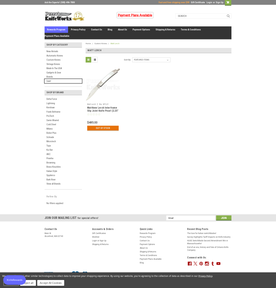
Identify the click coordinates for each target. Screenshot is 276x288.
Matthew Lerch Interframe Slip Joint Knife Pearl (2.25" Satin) (102, 111)
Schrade (50, 137)
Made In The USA (54, 68)
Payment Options (141, 29)
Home (88, 44)
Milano (49, 128)
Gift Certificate (198, 2)
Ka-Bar (49, 149)
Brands (49, 76)
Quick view (103, 99)
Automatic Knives (54, 55)
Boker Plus (51, 132)
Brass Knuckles (53, 166)
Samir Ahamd (52, 120)
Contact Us (96, 29)
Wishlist (95, 237)
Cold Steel (51, 124)
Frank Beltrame (53, 111)
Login (209, 2)
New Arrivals (52, 51)
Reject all (28, 283)
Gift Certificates (99, 233)
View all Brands (53, 183)
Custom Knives (53, 59)
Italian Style (51, 171)
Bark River (51, 179)
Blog (110, 29)
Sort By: (127, 60)
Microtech (51, 141)
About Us (122, 29)
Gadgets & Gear (53, 72)
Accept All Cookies (51, 283)
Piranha (49, 158)
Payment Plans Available (57, 36)
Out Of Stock (103, 128)
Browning (50, 162)
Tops (48, 145)
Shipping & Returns (165, 29)
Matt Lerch (115, 44)
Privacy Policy (78, 29)
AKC (48, 154)
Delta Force (51, 99)
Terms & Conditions (191, 29)
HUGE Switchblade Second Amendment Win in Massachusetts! (207, 242)
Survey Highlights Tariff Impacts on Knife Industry (208, 237)
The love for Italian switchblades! (201, 233)
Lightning (50, 103)
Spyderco (50, 175)
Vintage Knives (53, 64)
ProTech (50, 115)
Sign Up (219, 2)
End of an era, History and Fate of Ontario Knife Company (207, 248)
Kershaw (50, 107)
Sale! (48, 81)
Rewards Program (56, 29)
